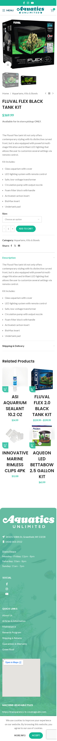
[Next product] (53, 93)
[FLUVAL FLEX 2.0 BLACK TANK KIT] (42, 379)
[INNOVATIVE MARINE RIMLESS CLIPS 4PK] (15, 435)
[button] (5, 44)
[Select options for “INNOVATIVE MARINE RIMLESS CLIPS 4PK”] (5, 445)
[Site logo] (30, 10)
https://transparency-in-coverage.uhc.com (24, 711)
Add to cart (26, 228)
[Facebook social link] (24, 3)
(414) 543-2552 (13, 541)
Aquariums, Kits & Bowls (25, 93)
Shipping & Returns (12, 637)
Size (4, 213)
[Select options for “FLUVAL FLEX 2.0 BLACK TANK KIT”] (32, 389)
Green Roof (8, 649)
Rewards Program (11, 632)
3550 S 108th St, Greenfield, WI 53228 (25, 536)
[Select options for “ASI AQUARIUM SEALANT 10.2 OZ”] (5, 389)
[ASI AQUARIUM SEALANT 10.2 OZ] (15, 379)
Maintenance (9, 626)
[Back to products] (49, 93)
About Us (7, 615)
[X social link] (15, 246)
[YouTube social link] (32, 3)
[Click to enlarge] (8, 64)
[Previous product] (45, 93)
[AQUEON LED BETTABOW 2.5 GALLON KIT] (42, 435)
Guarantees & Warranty (14, 643)
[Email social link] (19, 246)
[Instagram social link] (28, 3)
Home (5, 93)
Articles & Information (14, 620)
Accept (36, 735)
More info (20, 735)
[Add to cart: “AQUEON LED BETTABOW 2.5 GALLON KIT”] (32, 445)
